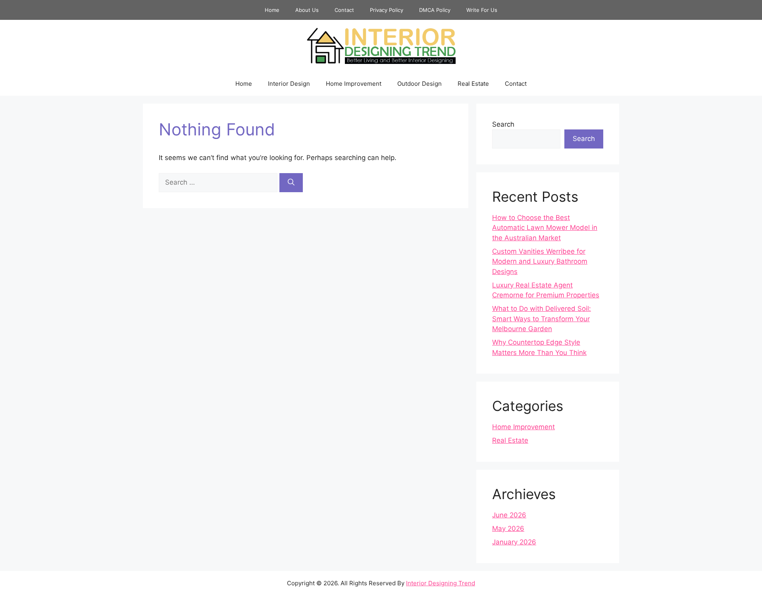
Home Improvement (353, 83)
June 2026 (509, 515)
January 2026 (514, 542)
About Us (307, 10)
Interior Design (289, 83)
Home (272, 10)
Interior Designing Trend (440, 583)
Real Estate (473, 83)
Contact (344, 10)
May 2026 (508, 528)
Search (503, 124)
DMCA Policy (434, 10)
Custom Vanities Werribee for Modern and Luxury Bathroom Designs (539, 261)
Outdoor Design (419, 83)
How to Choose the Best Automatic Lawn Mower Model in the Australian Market (544, 228)
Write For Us (481, 10)
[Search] (291, 182)
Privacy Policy (386, 10)
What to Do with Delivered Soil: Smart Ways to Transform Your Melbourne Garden (541, 319)
